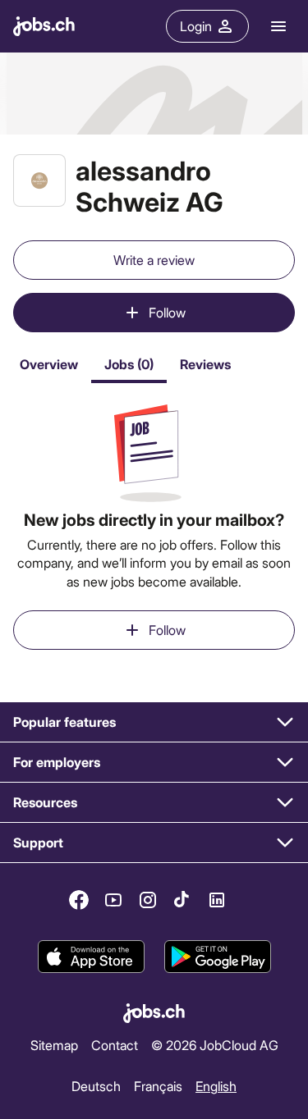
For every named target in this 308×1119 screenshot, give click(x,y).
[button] (154, 722)
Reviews (205, 364)
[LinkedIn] (217, 900)
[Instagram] (148, 900)
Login (196, 26)
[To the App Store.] (91, 956)
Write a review (154, 259)
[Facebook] (79, 900)
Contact (114, 1045)
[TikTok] (182, 900)
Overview (49, 364)
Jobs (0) (129, 364)
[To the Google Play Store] (217, 956)
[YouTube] (113, 900)
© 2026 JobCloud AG (214, 1045)
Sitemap (54, 1045)
